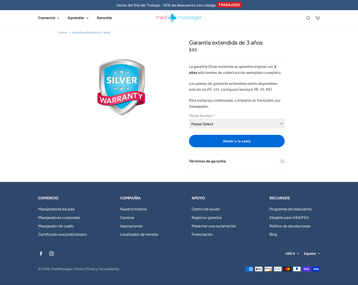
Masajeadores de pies (56, 209)
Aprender (76, 18)
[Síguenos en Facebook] (41, 253)
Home (63, 32)
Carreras (127, 217)
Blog (273, 234)
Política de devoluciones (290, 226)
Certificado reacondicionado (62, 234)
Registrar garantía (206, 217)
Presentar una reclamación (214, 226)
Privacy (91, 269)
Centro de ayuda (206, 209)
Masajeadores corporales (59, 217)
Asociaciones (131, 226)
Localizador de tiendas (139, 234)
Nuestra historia (133, 209)
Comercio (46, 18)
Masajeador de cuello (56, 226)
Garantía (104, 18)
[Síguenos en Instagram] (51, 253)
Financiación (202, 234)
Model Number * (202, 116)
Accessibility (109, 269)
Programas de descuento (291, 209)
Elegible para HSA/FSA (289, 217)
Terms (79, 269)
